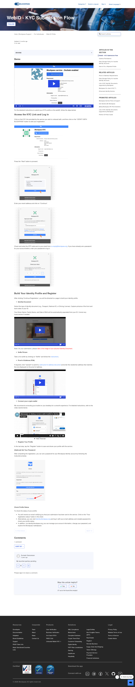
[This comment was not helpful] (23, 565)
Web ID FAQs (51, 34)
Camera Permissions (105, 58)
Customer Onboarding (75, 641)
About (34, 632)
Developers (16, 629)
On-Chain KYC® (51, 635)
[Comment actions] (28, 565)
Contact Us (35, 638)
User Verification (51, 629)
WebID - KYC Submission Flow (108, 55)
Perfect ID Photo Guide (106, 114)
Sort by (18, 546)
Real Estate (90, 638)
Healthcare (71, 653)
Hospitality (71, 656)
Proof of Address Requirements (108, 75)
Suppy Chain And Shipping (95, 647)
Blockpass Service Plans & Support (109, 101)
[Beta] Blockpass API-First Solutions (109, 107)
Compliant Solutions (74, 635)
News (34, 635)
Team (33, 629)
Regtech (89, 641)
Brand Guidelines (18, 638)
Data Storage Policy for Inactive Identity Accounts (108, 62)
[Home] (22, 4)
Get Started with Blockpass (107, 104)
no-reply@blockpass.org (59, 246)
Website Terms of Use (115, 632)
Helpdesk (16, 635)
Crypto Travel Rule (74, 638)
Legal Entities (91, 629)
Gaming (70, 650)
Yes (63, 586)
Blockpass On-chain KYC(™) (107, 88)
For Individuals (39, 34)
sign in (21, 573)
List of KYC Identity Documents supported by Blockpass (108, 84)
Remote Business (92, 644)
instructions (54, 357)
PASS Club (49, 638)
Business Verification (52, 632)
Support (15, 641)
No (74, 586)
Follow (11, 24)
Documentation (17, 632)
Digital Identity (72, 644)
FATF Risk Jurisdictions (75, 647)
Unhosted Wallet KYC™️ (53, 641)
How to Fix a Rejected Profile (107, 66)
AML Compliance (73, 629)
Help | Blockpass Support (22, 34)
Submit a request (93, 4)
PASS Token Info (18, 644)
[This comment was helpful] (18, 565)
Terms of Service (113, 635)
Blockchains (72, 632)
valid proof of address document (50, 365)
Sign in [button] (104, 4)
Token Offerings (91, 650)
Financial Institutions (93, 658)
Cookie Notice (112, 638)
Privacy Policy (112, 629)
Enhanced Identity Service (107, 91)
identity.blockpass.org (43, 519)
